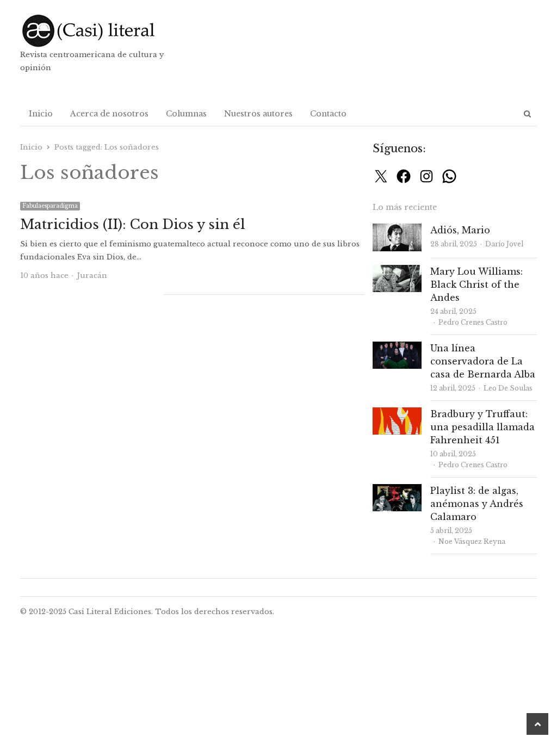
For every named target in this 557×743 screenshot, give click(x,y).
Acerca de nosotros (109, 114)
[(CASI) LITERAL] (102, 30)
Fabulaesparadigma (50, 205)
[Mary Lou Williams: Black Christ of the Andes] (397, 271)
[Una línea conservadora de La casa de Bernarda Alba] (397, 347)
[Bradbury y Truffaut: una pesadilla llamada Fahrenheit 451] (397, 413)
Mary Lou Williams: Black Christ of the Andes (476, 284)
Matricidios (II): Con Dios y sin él (132, 224)
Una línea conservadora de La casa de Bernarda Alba (482, 361)
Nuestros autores (258, 114)
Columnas (186, 114)
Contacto (328, 114)
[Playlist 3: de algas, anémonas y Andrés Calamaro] (397, 490)
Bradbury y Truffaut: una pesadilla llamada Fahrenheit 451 (482, 426)
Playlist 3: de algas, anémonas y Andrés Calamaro (476, 503)
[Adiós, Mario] (397, 229)
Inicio (41, 114)
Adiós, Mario (460, 230)
